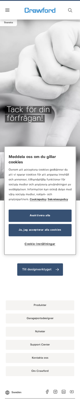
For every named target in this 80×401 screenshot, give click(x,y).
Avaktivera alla (40, 215)
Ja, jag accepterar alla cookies (40, 230)
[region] (40, 200)
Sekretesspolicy (58, 199)
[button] (8, 23)
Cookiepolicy (38, 199)
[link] (40, 269)
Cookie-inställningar (40, 244)
